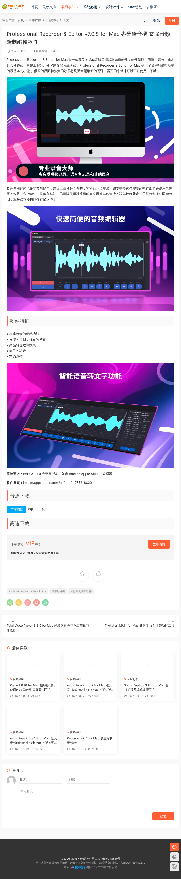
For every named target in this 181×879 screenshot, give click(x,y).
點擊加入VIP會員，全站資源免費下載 (35, 553)
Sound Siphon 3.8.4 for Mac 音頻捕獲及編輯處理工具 (146, 687)
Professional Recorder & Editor (27, 591)
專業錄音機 (58, 591)
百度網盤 (17, 509)
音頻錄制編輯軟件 (81, 591)
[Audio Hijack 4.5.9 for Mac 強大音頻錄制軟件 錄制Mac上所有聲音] (90, 664)
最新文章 (49, 7)
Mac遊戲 (135, 7)
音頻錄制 (41, 51)
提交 (163, 816)
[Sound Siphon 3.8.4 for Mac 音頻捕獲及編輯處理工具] (147, 664)
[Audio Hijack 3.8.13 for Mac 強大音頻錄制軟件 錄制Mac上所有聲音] (33, 718)
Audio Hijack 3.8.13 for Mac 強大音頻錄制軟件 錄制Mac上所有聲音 (33, 740)
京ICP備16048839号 (107, 858)
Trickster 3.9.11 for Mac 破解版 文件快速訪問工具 (139, 625)
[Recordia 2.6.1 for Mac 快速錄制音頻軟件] (90, 718)
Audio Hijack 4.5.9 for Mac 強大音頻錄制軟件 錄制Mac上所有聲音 (89, 687)
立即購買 (159, 544)
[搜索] (145, 20)
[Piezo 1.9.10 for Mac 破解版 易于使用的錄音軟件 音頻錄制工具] (33, 664)
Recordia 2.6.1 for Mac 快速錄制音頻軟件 (90, 740)
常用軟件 (68, 7)
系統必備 (90, 7)
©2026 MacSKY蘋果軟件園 (77, 858)
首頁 (34, 7)
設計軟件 (113, 7)
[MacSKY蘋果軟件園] (13, 6)
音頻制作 (132, 679)
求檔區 (151, 7)
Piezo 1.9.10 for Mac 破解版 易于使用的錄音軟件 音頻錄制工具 (33, 687)
